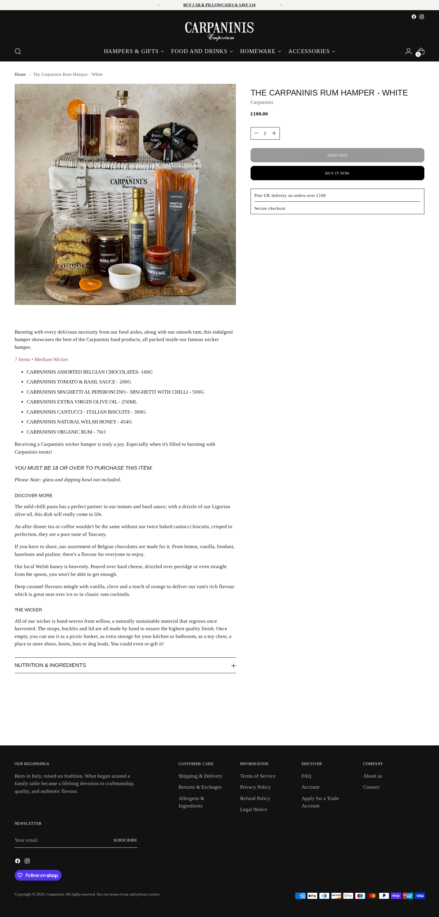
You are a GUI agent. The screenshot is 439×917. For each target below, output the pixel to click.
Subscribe (125, 840)
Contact (371, 787)
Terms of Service (258, 776)
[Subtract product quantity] (256, 133)
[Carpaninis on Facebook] (414, 16)
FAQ (306, 776)
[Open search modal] (18, 51)
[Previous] (158, 5)
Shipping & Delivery (200, 776)
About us (372, 776)
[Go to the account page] (409, 51)
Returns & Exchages (200, 787)
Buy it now (337, 173)
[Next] (280, 5)
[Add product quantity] (274, 133)
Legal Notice (253, 809)
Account (311, 787)
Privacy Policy (255, 787)
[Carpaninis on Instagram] (421, 16)
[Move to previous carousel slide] (406, 725)
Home (20, 74)
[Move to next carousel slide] (420, 725)
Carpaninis (262, 102)
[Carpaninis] (219, 31)
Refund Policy (255, 798)
